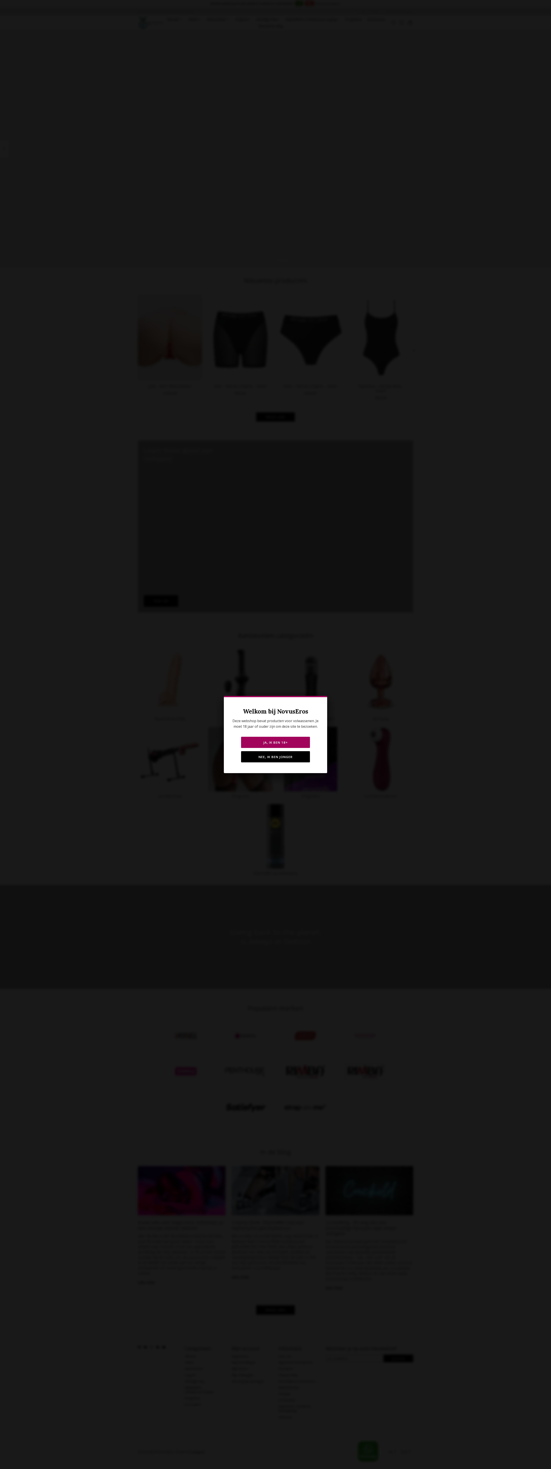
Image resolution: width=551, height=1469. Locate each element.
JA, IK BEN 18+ (275, 742)
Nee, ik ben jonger (275, 757)
